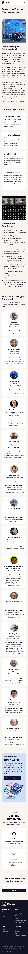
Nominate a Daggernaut (12, 778)
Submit (14, 890)
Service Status (18, 940)
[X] (5, 951)
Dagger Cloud (5, 929)
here (11, 304)
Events (16, 911)
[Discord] (7, 951)
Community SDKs (19, 922)
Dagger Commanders (20, 920)
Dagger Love (18, 918)
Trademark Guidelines (20, 935)
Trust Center (18, 937)
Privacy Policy (8, 948)
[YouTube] (2, 951)
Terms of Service (17, 948)
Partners (17, 929)
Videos (3, 916)
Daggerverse (5, 931)
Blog (3, 914)
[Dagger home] (6, 2)
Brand (16, 933)
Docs (3, 911)
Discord (4, 306)
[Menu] (24, 2)
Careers (17, 931)
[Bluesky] (10, 951)
